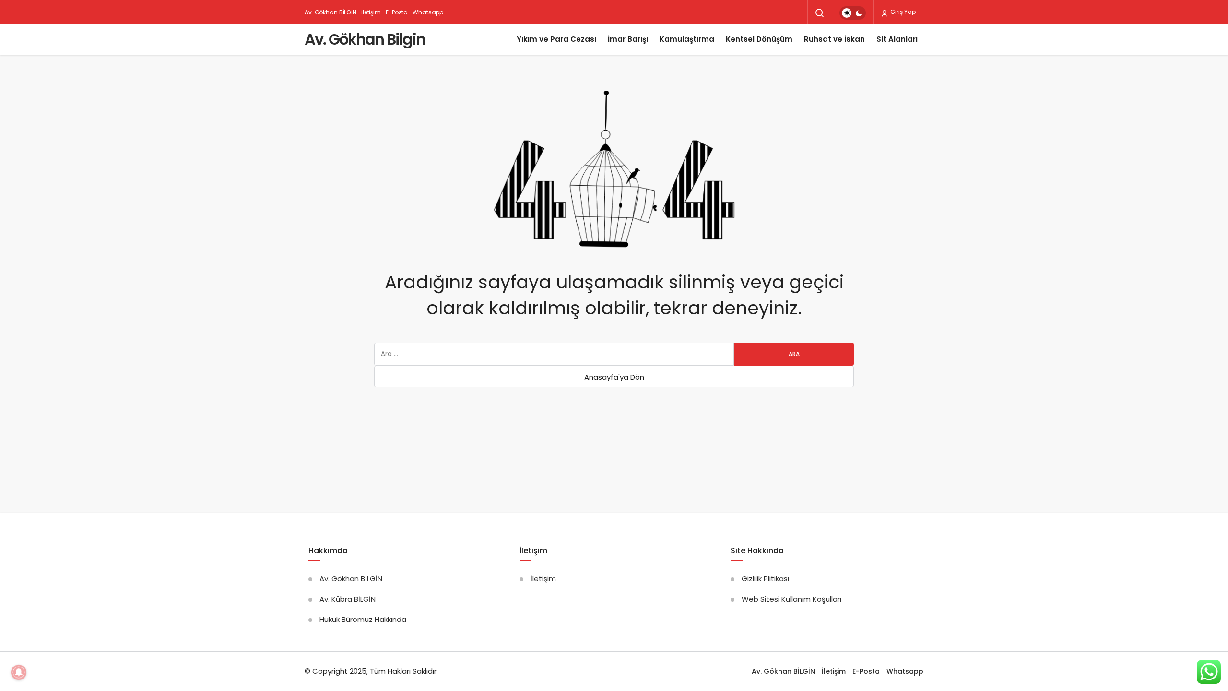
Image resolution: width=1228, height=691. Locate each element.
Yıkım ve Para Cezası (556, 39)
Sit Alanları (897, 39)
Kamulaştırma (687, 39)
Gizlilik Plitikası (765, 578)
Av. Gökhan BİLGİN (330, 12)
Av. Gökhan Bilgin (365, 39)
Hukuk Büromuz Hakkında (362, 619)
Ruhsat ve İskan (834, 39)
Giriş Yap (902, 12)
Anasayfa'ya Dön (614, 377)
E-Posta (397, 12)
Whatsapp (428, 12)
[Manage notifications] (18, 672)
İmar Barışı (628, 39)
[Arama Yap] (820, 13)
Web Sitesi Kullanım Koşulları (791, 599)
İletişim (371, 12)
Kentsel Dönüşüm (759, 39)
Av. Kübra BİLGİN (347, 599)
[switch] (852, 13)
